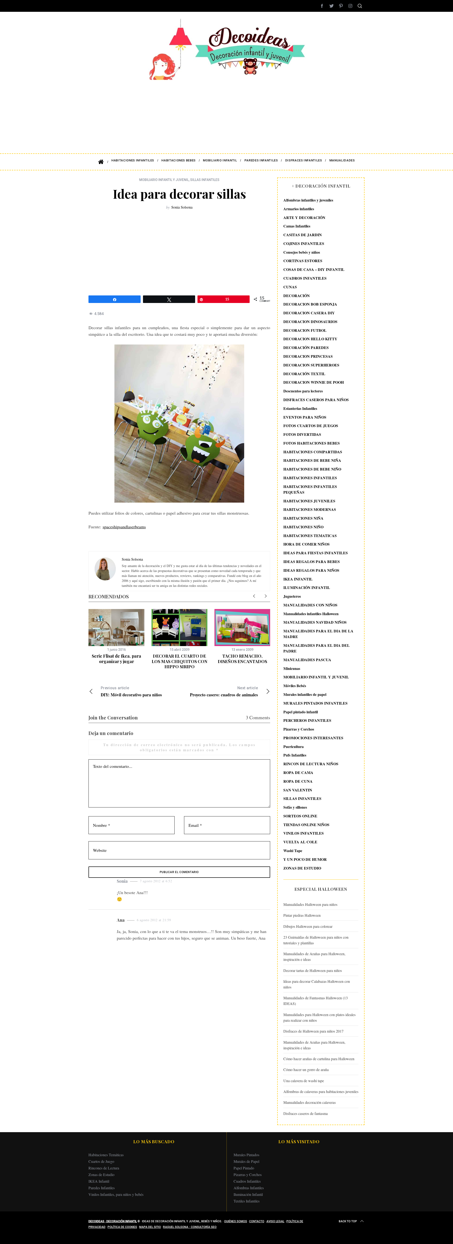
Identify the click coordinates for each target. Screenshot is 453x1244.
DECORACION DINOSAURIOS (310, 321)
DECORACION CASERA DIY (309, 312)
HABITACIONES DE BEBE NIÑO (312, 469)
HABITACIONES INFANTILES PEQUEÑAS (310, 489)
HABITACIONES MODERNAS (309, 509)
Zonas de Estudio (101, 1174)
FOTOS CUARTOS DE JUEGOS (310, 425)
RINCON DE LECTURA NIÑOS (310, 763)
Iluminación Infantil (248, 1194)
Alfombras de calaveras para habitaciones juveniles (320, 1091)
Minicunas (291, 668)
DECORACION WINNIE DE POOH (313, 382)
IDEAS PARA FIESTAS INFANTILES (315, 552)
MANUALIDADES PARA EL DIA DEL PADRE (316, 648)
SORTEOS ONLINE (300, 816)
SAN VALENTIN (297, 790)
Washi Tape (292, 850)
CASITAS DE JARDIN (302, 234)
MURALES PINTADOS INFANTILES (315, 703)
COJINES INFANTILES (303, 243)
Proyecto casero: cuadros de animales (224, 692)
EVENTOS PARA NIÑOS (304, 417)
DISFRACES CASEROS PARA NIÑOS (316, 399)
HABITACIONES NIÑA (303, 518)
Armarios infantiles (298, 208)
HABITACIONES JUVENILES (309, 501)
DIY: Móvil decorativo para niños (131, 692)
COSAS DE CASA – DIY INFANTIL (313, 269)
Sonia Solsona (182, 207)
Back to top (348, 1221)
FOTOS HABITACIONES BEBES (311, 443)
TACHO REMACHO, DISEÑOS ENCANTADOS (242, 658)
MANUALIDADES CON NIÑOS (310, 605)
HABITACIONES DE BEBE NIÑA (312, 460)
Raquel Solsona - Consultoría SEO (190, 1227)
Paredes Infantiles (101, 1187)
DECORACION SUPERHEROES (311, 365)
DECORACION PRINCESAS (308, 356)
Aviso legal (275, 1221)
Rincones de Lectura (103, 1167)
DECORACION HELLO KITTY (310, 338)
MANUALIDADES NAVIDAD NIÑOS (315, 622)
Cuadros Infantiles (247, 1181)
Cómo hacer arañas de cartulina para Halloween (318, 1058)
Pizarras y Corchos (298, 729)
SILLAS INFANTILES (204, 180)
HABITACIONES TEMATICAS (310, 535)
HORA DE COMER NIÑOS (306, 544)
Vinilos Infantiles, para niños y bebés (115, 1194)
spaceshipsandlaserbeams (124, 527)
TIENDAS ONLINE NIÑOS (306, 824)
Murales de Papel (246, 1161)
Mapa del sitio (150, 1227)
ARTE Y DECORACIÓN (304, 217)
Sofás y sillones (295, 807)
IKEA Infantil (98, 1181)
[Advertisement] (226, 113)
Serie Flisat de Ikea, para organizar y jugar (116, 658)
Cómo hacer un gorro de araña (306, 1069)
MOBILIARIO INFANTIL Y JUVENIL (164, 180)
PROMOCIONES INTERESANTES (313, 737)
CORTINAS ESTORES (302, 260)
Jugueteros (292, 596)
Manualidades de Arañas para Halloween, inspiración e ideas (314, 956)
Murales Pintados (246, 1154)
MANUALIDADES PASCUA (307, 659)
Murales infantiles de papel (304, 694)
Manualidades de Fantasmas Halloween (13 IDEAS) (315, 1000)
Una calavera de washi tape (303, 1080)
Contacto (256, 1221)
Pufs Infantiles (294, 755)
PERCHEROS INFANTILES (307, 720)
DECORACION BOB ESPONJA (310, 304)
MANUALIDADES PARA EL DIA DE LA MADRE (318, 633)
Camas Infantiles (296, 226)
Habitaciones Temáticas (106, 1154)
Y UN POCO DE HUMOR (305, 859)
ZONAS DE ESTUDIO (302, 868)
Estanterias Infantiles (300, 408)
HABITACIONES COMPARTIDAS (312, 451)
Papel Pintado (244, 1167)
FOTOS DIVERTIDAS (302, 434)
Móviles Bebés (294, 685)
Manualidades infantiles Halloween (311, 613)
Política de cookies (122, 1227)
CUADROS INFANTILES (305, 278)
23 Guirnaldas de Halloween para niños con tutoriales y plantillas (315, 940)
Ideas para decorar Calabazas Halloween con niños (316, 984)
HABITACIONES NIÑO (303, 527)
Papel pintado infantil (300, 711)
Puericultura (293, 746)
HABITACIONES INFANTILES (310, 477)
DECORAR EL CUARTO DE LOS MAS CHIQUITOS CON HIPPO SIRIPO (179, 661)
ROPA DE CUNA (298, 781)
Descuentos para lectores (303, 391)
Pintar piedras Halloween (302, 915)
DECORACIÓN (296, 295)
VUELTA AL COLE (300, 842)
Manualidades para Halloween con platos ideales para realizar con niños (319, 1017)
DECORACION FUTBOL (305, 330)
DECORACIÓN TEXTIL (304, 373)
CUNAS (290, 287)
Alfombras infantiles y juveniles (308, 200)
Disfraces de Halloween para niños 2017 (313, 1031)
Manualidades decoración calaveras (309, 1102)
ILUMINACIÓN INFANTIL (306, 587)
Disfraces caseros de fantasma (305, 1113)
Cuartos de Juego (101, 1161)
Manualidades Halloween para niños (310, 904)
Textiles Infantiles (247, 1200)
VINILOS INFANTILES (303, 833)
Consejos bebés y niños (301, 252)
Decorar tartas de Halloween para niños (312, 970)
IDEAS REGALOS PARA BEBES (311, 561)
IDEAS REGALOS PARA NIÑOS (311, 570)
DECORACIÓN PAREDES (306, 347)
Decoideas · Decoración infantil (112, 1221)
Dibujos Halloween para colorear (307, 926)
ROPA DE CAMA (298, 772)
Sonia (122, 881)
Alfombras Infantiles (249, 1187)
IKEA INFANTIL (298, 579)
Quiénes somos (235, 1221)
